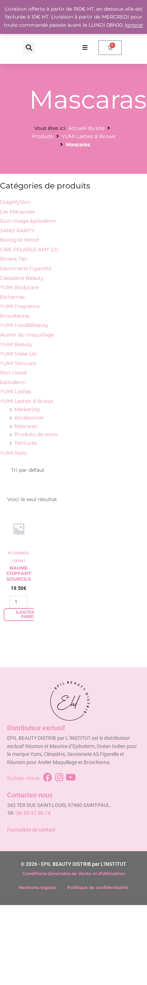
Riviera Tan (13, 259)
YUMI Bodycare (19, 287)
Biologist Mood (19, 240)
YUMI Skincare (18, 363)
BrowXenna (14, 316)
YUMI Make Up (18, 354)
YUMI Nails (13, 453)
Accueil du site (86, 128)
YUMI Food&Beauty (24, 325)
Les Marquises (17, 211)
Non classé (13, 372)
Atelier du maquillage (27, 335)
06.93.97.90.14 (33, 813)
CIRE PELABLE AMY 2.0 (29, 249)
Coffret (18, 561)
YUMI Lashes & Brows (88, 136)
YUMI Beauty (16, 344)
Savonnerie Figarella (25, 268)
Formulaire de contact (31, 830)
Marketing (27, 409)
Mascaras (25, 426)
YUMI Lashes (15, 391)
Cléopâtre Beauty (22, 278)
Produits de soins (35, 434)
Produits (42, 136)
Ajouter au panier (28, 614)
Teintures (25, 443)
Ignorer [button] (134, 25)
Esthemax (12, 297)
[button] (29, 48)
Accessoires (29, 417)
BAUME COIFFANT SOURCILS (18, 573)
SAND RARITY (17, 230)
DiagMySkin (15, 202)
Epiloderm (13, 382)
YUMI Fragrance (20, 306)
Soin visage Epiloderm (28, 221)
